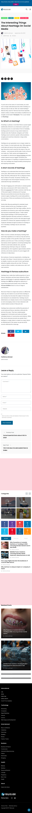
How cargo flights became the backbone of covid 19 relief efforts (14, 561)
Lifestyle (4, 18)
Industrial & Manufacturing (7, 751)
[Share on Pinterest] (11, 79)
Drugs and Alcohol (5, 770)
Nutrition (3, 768)
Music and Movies (5, 727)
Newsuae (12, 808)
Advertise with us (13, 805)
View (15, 4)
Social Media (24, 18)
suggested (9, 190)
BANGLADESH (4, 698)
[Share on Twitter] (5, 79)
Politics (3, 753)
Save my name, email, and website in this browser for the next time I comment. (15, 416)
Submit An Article (5, 787)
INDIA (2, 694)
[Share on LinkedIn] (8, 79)
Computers (4, 711)
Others (11, 18)
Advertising (4, 708)
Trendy (26, 538)
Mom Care (3, 777)
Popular (16, 538)
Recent (6, 538)
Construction (4, 749)
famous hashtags (21, 155)
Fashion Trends (5, 739)
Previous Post (10, 432)
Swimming (3, 732)
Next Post (6, 445)
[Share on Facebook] (2, 79)
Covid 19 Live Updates (6, 701)
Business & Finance (6, 746)
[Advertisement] (16, 474)
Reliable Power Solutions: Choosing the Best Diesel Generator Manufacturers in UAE (20, 553)
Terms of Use (4, 805)
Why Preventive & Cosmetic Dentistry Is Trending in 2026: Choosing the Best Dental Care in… (15, 631)
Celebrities (3, 730)
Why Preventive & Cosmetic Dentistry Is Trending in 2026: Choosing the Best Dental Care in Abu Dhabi (20, 545)
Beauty (2, 736)
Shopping (3, 758)
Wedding (3, 734)
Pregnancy (3, 774)
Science (3, 717)
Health (2, 779)
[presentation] (27, 493)
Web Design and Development (8, 720)
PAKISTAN (3, 696)
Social (17, 18)
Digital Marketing (5, 713)
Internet (3, 715)
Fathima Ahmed (6, 357)
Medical (3, 766)
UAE (2, 692)
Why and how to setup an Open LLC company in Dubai (15, 567)
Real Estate (4, 755)
